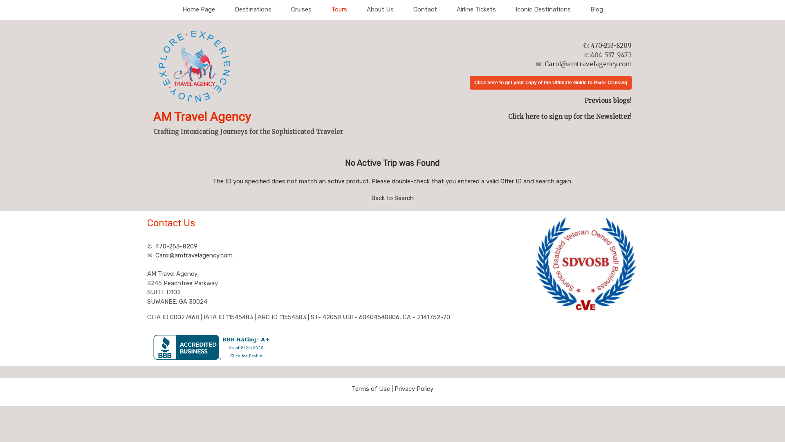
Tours (339, 9)
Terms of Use (371, 388)
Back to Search (392, 198)
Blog (596, 9)
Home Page (198, 9)
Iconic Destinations (543, 9)
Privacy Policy (414, 388)
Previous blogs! (608, 100)
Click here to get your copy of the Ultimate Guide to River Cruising (550, 83)
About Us (380, 9)
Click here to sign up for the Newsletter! (570, 116)
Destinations (253, 9)
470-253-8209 (611, 46)
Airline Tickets (476, 9)
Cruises (301, 9)
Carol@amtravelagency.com (588, 64)
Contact (425, 9)
